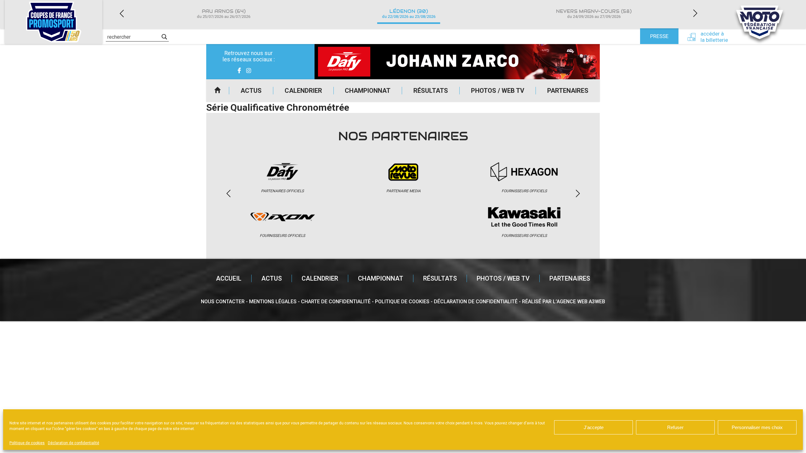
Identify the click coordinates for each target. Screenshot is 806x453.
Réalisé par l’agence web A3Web (563, 302)
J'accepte (594, 427)
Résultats (430, 90)
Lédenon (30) (408, 13)
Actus (251, 90)
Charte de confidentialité (336, 302)
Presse (659, 36)
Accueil (217, 90)
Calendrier (303, 90)
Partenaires (567, 90)
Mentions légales (273, 302)
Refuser (675, 427)
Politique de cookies (27, 443)
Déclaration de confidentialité (73, 443)
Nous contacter (223, 302)
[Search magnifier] (164, 36)
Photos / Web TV (497, 90)
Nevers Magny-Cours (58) (594, 13)
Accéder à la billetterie (714, 37)
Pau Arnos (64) (223, 13)
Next (695, 13)
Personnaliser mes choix (757, 427)
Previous (121, 13)
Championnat (367, 90)
